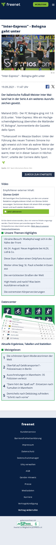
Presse (28, 484)
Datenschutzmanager (28, 458)
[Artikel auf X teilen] (53, 86)
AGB (28, 471)
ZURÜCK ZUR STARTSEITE (38, 174)
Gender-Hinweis (28, 477)
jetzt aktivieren (14, 211)
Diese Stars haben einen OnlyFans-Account (28, 258)
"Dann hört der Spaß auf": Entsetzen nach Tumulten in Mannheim (30, 385)
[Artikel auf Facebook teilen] (48, 86)
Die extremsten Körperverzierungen (24, 291)
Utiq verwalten (28, 464)
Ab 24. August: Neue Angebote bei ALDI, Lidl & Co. (26, 250)
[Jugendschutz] (28, 523)
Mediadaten (28, 490)
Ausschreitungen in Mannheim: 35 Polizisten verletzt (26, 376)
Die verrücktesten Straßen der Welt (24, 275)
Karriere (28, 497)
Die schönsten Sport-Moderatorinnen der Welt (30, 357)
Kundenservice (28, 431)
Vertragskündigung (28, 503)
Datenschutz (28, 451)
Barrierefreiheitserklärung (28, 438)
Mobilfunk (41, 4)
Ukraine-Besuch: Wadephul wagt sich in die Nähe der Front (28, 240)
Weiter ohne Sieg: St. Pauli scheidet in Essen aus (28, 266)
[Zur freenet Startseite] (10, 4)
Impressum (28, 444)
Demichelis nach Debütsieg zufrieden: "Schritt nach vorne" (28, 395)
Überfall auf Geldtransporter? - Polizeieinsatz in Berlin (24, 367)
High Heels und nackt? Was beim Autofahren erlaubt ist (22, 283)
